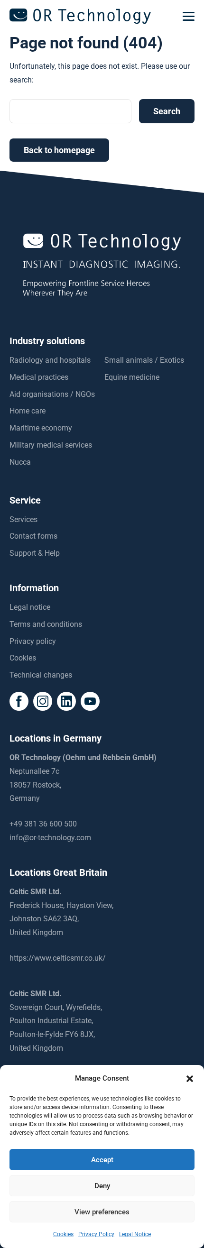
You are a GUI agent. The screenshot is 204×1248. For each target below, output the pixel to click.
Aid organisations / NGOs (52, 394)
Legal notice (29, 607)
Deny (102, 1186)
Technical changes (40, 674)
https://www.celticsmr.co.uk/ (57, 958)
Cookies (22, 657)
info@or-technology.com (50, 837)
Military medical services (50, 445)
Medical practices (38, 377)
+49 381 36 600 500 (43, 823)
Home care (27, 410)
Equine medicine (131, 377)
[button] (190, 1078)
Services (23, 519)
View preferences (102, 1212)
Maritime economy (40, 427)
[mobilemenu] (189, 16)
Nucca (20, 462)
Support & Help (34, 553)
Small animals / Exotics (144, 360)
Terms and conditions (45, 624)
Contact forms (33, 536)
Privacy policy (32, 641)
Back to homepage (59, 150)
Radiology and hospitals (50, 360)
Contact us (102, 1237)
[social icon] (18, 701)
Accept (102, 1160)
